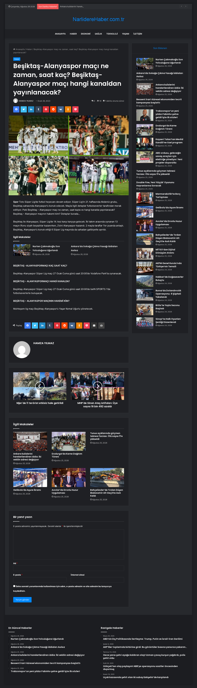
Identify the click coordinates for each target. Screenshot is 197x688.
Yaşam (125, 34)
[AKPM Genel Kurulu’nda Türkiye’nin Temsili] (144, 267)
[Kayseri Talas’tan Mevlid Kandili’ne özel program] (144, 143)
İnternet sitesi (77, 575)
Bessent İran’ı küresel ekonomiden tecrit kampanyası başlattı (159, 101)
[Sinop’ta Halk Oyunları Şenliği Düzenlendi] (144, 323)
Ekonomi (85, 34)
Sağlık (98, 34)
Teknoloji (112, 34)
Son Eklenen (160, 48)
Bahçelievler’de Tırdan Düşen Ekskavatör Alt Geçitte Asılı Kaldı (106, 492)
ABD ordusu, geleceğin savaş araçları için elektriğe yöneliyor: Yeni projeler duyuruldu (169, 157)
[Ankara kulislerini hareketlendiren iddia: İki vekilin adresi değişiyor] (30, 441)
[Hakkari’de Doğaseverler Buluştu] (144, 281)
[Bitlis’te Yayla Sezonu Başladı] (144, 309)
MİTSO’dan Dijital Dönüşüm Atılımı (165, 251)
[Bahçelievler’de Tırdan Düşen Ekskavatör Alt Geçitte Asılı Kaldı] (107, 477)
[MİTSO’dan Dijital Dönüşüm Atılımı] (144, 254)
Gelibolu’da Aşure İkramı (27, 489)
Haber (73, 34)
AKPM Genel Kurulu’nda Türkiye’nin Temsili (169, 265)
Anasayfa (60, 34)
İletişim (137, 34)
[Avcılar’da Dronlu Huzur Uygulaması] (69, 477)
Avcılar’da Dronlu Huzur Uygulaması (65, 491)
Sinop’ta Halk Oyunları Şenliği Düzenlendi (168, 320)
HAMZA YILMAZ (26, 101)
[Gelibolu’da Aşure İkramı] (30, 477)
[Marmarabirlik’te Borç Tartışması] (144, 198)
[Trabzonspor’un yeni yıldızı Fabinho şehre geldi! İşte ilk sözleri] (144, 115)
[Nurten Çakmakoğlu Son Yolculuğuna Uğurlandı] (21, 250)
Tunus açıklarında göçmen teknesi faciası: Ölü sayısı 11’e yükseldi (106, 436)
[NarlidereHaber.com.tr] (98, 19)
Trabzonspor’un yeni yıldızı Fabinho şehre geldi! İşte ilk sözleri (167, 114)
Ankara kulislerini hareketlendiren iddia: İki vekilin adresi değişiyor (91, 6)
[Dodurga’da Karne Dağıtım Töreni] (69, 441)
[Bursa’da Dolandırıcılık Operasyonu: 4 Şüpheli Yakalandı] (144, 295)
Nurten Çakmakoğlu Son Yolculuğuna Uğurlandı (169, 61)
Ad (15, 563)
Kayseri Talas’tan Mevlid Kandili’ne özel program (169, 141)
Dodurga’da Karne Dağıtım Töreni (67, 455)
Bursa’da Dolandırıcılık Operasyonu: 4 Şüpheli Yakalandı (168, 294)
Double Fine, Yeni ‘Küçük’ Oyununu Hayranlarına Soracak (155, 184)
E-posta (17, 575)
